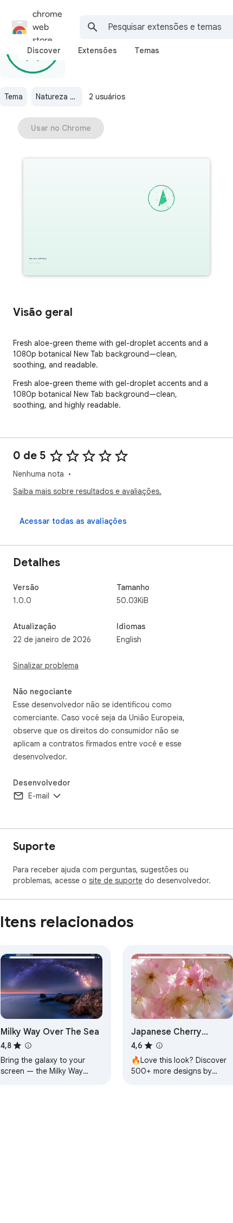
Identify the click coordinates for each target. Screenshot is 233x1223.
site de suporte (116, 880)
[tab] (43, 50)
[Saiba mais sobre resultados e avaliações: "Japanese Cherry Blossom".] (159, 1045)
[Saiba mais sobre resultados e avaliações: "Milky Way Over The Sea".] (28, 1045)
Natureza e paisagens (59, 97)
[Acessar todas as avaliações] (73, 521)
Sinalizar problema (46, 665)
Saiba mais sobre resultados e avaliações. (87, 491)
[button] (116, 218)
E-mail (38, 796)
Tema (13, 97)
